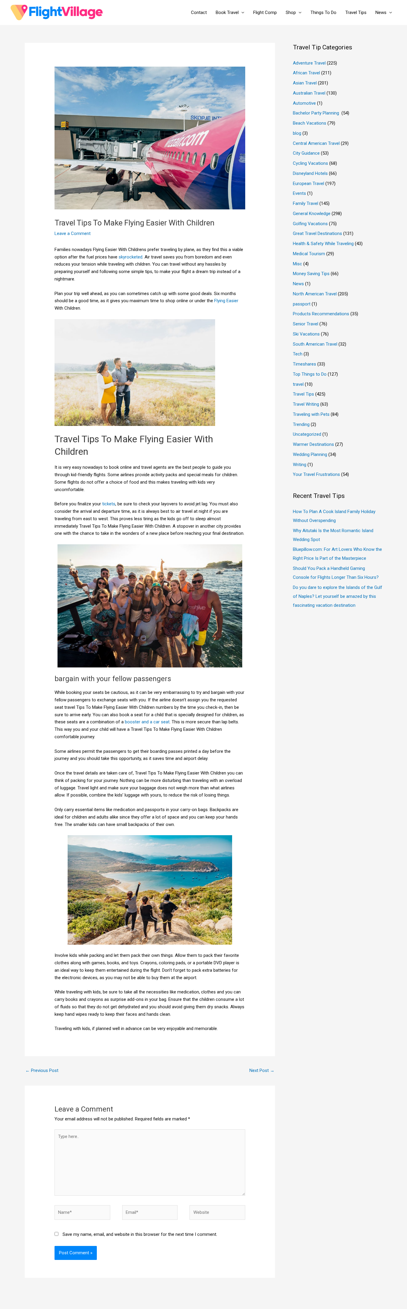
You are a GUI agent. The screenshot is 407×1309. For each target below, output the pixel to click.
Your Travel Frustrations (316, 474)
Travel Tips (355, 12)
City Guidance (306, 153)
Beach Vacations (309, 123)
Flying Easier (226, 300)
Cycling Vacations (310, 163)
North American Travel (315, 294)
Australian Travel (309, 93)
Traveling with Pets (311, 414)
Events (299, 193)
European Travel (308, 183)
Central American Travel (316, 143)
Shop (291, 12)
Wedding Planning (310, 454)
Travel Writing (306, 404)
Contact (199, 12)
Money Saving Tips (311, 273)
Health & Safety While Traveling (323, 243)
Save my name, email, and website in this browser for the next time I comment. (140, 1234)
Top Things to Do (310, 374)
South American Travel (315, 344)
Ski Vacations (306, 334)
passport (301, 304)
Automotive (304, 103)
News (380, 12)
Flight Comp (265, 12)
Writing (299, 464)
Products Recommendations (321, 313)
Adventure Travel (309, 63)
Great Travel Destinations (317, 233)
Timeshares (304, 364)
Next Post (261, 1070)
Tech (297, 354)
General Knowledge (311, 213)
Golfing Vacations (310, 223)
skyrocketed (130, 257)
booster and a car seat (147, 722)
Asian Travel (305, 83)
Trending (301, 424)
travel (298, 384)
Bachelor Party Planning (316, 113)
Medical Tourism (309, 253)
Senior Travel (305, 324)
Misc (297, 263)
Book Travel (227, 12)
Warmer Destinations (313, 444)
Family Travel (305, 203)
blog (297, 133)
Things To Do (323, 12)
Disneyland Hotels (310, 173)
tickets (108, 504)
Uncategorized (307, 434)
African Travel (306, 73)
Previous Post (41, 1070)
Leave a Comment (73, 233)
